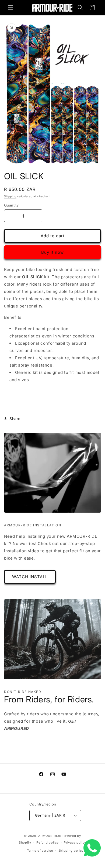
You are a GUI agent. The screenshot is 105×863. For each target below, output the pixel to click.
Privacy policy (75, 842)
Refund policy (47, 842)
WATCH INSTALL (30, 576)
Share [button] (14, 418)
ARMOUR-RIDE (49, 836)
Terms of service (40, 850)
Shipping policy (71, 850)
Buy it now (52, 252)
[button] (11, 7)
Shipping (10, 196)
